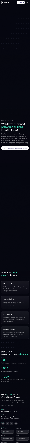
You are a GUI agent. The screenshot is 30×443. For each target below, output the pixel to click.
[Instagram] (3, 423)
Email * (3, 435)
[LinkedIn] (7, 423)
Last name (18, 428)
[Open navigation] (27, 2)
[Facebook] (11, 423)
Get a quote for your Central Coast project (15, 148)
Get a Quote (21, 2)
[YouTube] (16, 423)
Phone (17, 435)
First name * (4, 428)
